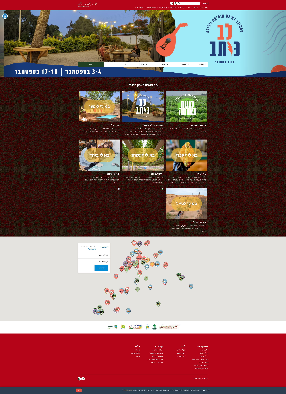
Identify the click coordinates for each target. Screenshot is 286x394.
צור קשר (137, 350)
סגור (79, 390)
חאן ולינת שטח (181, 350)
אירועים (196, 8)
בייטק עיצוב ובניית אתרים (200, 378)
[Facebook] (83, 379)
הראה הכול (92, 249)
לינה (189, 8)
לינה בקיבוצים (181, 353)
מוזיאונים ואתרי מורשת (201, 369)
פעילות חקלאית (203, 353)
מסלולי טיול (140, 8)
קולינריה (181, 8)
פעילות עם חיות (203, 356)
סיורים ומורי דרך (203, 362)
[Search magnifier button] (179, 3)
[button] (136, 251)
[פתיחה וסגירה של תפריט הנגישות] (5, 16)
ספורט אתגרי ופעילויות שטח (200, 359)
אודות (201, 8)
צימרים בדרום (181, 356)
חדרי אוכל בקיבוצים (157, 362)
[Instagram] (79, 379)
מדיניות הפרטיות (127, 390)
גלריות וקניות (163, 8)
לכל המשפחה (204, 350)
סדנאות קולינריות (157, 350)
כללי (137, 346)
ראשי (206, 8)
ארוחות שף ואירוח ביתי (156, 353)
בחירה (101, 268)
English (204, 3)
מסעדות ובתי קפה (157, 356)
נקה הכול (104, 247)
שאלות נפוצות (135, 353)
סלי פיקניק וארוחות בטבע (155, 359)
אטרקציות (173, 8)
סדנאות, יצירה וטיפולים (201, 366)
